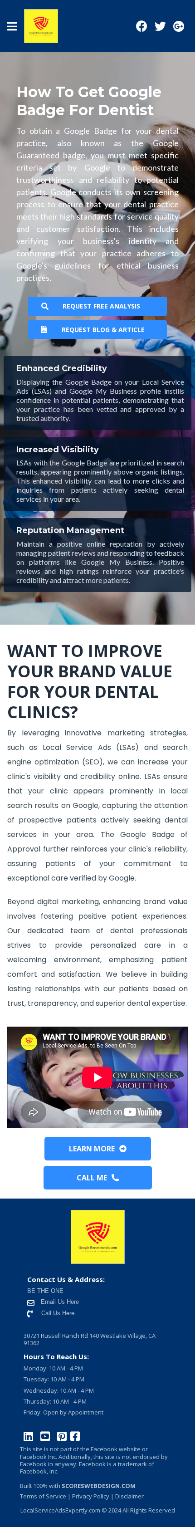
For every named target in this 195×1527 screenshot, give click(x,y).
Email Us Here (59, 1301)
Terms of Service (43, 1496)
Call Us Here (58, 1313)
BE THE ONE (45, 1290)
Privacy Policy (90, 1496)
